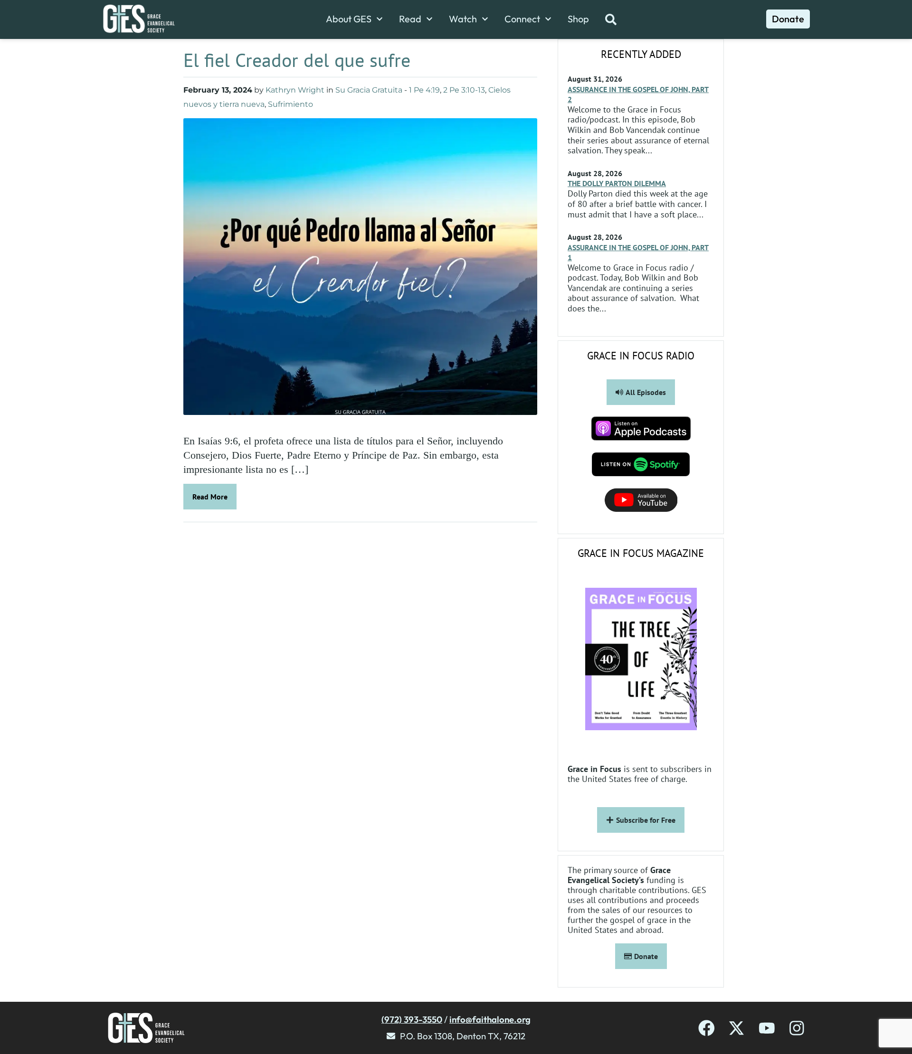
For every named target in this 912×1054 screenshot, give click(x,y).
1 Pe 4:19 (424, 89)
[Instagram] (796, 1028)
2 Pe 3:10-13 (464, 89)
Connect (522, 19)
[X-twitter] (736, 1028)
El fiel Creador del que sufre (296, 59)
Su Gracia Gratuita (368, 89)
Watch (463, 19)
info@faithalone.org (490, 1019)
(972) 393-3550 (411, 1019)
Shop (578, 19)
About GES (348, 19)
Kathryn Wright (295, 89)
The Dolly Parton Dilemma (617, 183)
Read (410, 19)
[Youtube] (767, 1028)
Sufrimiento (290, 104)
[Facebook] (706, 1028)
